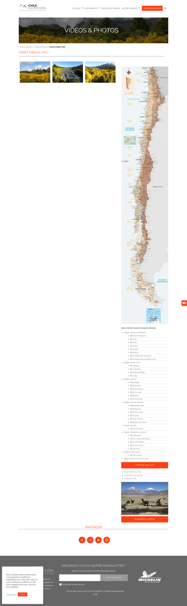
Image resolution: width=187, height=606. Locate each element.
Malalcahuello (138, 406)
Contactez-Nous (152, 8)
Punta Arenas (137, 445)
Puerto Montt (137, 429)
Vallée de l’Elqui (138, 372)
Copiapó (135, 366)
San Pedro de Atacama (141, 356)
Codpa (135, 346)
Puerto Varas (137, 412)
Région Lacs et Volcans (133, 402)
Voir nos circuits (144, 465)
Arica (134, 339)
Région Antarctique (132, 452)
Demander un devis (144, 519)
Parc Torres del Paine (141, 439)
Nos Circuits (90, 8)
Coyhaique (136, 435)
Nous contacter (95, 591)
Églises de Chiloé (139, 422)
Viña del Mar (137, 399)
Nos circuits (82, 591)
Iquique (135, 352)
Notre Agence (129, 8)
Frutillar (135, 416)
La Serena (136, 369)
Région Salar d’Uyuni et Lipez (136, 459)
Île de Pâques (137, 389)
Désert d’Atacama (139, 336)
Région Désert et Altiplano (135, 333)
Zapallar (135, 396)
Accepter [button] (22, 594)
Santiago (135, 382)
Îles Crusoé (136, 392)
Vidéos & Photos (91, 30)
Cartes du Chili (130, 479)
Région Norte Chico (132, 363)
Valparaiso (136, 386)
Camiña (135, 349)
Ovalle (135, 376)
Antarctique (137, 455)
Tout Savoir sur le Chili (133, 475)
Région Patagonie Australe (135, 432)
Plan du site (71, 591)
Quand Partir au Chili (132, 472)
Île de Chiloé (137, 419)
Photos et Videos (111, 8)
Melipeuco (136, 409)
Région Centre (130, 379)
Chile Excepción (25, 47)
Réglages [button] (11, 594)
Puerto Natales (138, 442)
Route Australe (130, 426)
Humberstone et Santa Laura (144, 359)
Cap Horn (136, 449)
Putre (134, 342)
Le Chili (76, 8)
